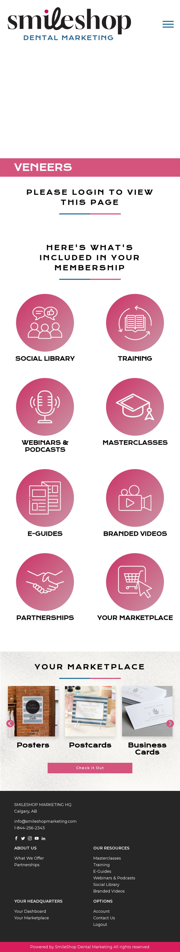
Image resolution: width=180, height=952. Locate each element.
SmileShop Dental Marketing (83, 947)
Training (101, 864)
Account (101, 911)
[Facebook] (16, 838)
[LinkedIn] (43, 838)
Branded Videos (109, 891)
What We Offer (29, 858)
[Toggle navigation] (168, 24)
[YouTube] (37, 838)
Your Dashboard (30, 911)
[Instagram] (30, 838)
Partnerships (27, 864)
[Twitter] (23, 838)
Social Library (106, 884)
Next (168, 722)
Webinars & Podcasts (114, 878)
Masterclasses (107, 858)
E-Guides (102, 871)
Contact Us (104, 918)
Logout (100, 924)
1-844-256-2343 (29, 828)
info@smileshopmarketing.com (45, 821)
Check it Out (90, 768)
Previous (8, 722)
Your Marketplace (31, 918)
